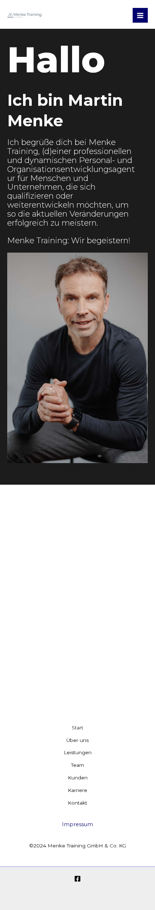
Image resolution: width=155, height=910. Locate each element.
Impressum (77, 824)
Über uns (77, 740)
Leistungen (78, 752)
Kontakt (77, 803)
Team (77, 765)
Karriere (77, 790)
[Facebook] (77, 878)
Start (77, 727)
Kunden (78, 777)
